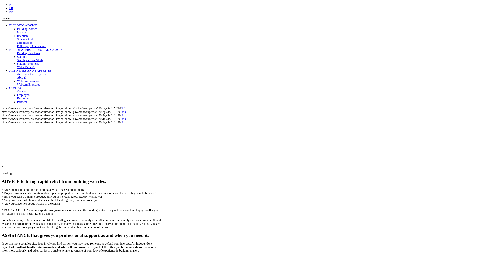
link (123, 108)
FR (11, 8)
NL (11, 4)
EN (11, 11)
